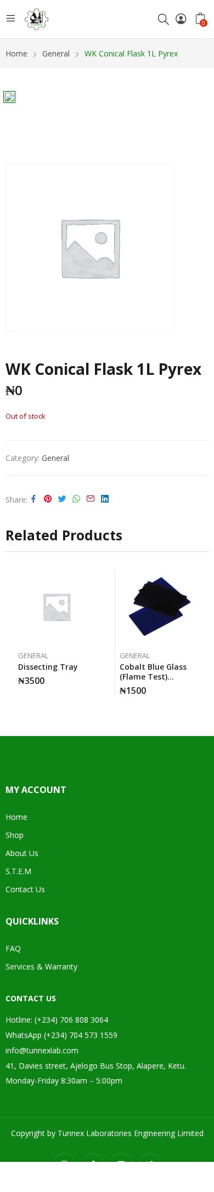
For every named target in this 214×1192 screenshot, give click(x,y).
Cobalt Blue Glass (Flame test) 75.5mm (153, 676)
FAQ (13, 948)
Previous (14, 632)
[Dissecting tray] (56, 606)
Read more (92, 677)
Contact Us (25, 889)
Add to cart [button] (193, 686)
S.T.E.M (18, 871)
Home (16, 817)
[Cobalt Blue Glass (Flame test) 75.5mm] (158, 606)
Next (200, 632)
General (55, 458)
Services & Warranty (41, 966)
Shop (14, 835)
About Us (21, 853)
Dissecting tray (48, 666)
